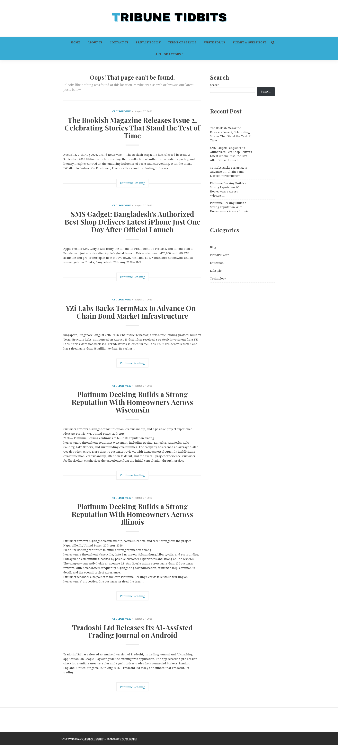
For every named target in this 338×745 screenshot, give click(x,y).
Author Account (169, 54)
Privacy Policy (148, 42)
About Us (95, 42)
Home (75, 42)
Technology (218, 278)
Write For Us (214, 42)
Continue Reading (132, 182)
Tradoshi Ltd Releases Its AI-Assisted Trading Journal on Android (132, 631)
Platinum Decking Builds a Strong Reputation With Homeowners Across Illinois (132, 513)
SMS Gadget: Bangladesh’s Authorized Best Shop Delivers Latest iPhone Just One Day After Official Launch (132, 221)
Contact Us (119, 42)
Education (217, 262)
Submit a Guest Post (249, 42)
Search (214, 84)
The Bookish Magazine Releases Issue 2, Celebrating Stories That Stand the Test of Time (132, 127)
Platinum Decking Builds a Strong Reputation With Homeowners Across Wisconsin (132, 401)
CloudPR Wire (121, 111)
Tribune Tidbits (92, 738)
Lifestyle (216, 270)
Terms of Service (182, 42)
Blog (213, 247)
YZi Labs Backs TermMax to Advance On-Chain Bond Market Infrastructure (132, 311)
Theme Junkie (128, 738)
